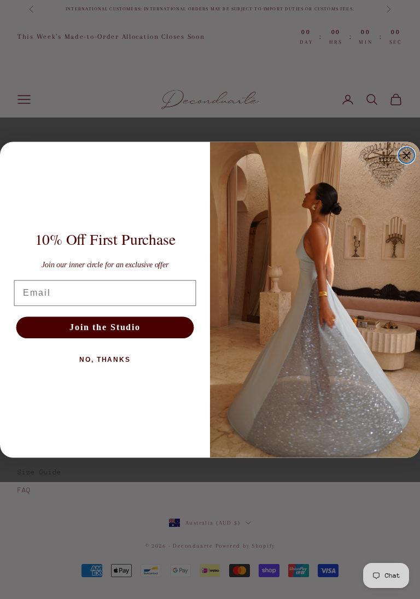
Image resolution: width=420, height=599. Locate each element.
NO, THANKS (105, 359)
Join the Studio (105, 327)
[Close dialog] (407, 155)
